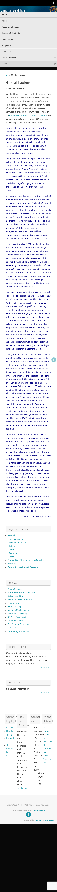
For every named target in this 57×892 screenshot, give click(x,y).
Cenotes (13, 553)
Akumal (11, 535)
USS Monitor (13, 628)
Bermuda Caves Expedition (20, 599)
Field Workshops (47, 759)
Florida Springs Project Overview (23, 567)
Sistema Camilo (16, 539)
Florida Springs (15, 606)
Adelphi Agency (39, 810)
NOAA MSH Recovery (17, 613)
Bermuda (12, 563)
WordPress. (49, 820)
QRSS (11, 556)
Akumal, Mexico (15, 589)
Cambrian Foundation (13, 10)
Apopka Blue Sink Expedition (21, 592)
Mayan (12, 549)
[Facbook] (54, 3)
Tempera (38, 820)
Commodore (13, 603)
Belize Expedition (16, 596)
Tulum (12, 546)
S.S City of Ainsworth (17, 617)
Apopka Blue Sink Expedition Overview (26, 560)
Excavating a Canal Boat (19, 631)
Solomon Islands (15, 620)
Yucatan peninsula (17, 542)
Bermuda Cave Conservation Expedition (28, 115)
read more (46, 667)
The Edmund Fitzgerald (18, 624)
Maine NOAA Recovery (18, 610)
